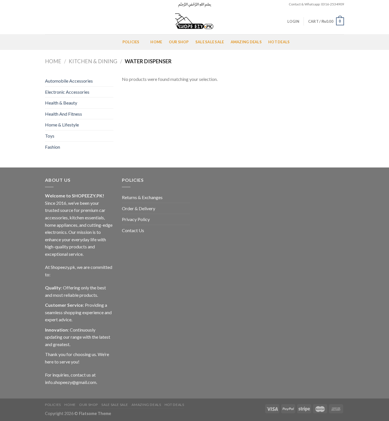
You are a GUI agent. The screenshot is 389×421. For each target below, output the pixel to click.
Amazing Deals (246, 42)
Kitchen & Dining (93, 61)
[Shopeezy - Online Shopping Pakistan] (194, 21)
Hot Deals (279, 42)
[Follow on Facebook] (48, 4)
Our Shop (179, 42)
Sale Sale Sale (209, 42)
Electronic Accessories (67, 92)
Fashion (52, 147)
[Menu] (52, 42)
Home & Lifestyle (62, 124)
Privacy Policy (136, 219)
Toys (49, 135)
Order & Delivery (138, 208)
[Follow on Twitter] (58, 4)
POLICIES (131, 42)
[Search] (47, 21)
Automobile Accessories (69, 80)
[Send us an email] (64, 4)
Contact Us (133, 230)
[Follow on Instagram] (53, 4)
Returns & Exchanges (142, 197)
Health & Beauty (61, 102)
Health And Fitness (63, 114)
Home (156, 42)
